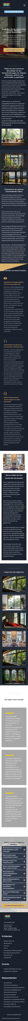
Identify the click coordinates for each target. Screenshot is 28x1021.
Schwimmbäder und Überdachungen (12, 950)
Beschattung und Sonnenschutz (11, 953)
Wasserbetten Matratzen (9, 992)
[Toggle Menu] (24, 5)
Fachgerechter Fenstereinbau (11, 971)
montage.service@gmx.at (13, 929)
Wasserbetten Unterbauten (10, 985)
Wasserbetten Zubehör (9, 1004)
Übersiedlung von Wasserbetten (11, 1006)
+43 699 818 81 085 (12, 928)
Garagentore (7, 957)
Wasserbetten (7, 943)
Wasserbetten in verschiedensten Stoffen (13, 1001)
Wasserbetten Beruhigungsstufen (12, 990)
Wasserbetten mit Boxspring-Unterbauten (13, 987)
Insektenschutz (7, 955)
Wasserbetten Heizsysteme (10, 997)
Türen (5, 948)
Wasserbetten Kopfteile (9, 994)
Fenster (5, 945)
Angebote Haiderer (8, 941)
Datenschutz (16, 1018)
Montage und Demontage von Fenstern (13, 969)
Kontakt (3, 1018)
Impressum (9, 1018)
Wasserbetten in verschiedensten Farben (13, 999)
